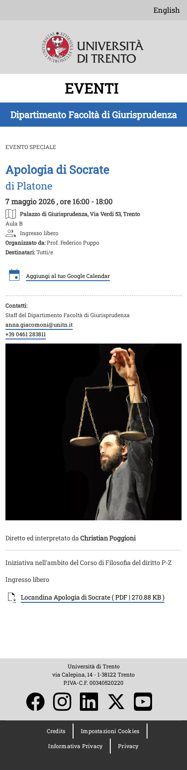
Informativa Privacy (75, 745)
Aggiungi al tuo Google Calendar (68, 275)
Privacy (128, 745)
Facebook (35, 702)
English (166, 10)
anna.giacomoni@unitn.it (39, 324)
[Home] (94, 53)
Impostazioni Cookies (110, 730)
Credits (56, 730)
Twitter (116, 702)
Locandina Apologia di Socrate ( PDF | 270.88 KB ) (92, 597)
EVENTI (93, 88)
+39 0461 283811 (25, 334)
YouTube (143, 702)
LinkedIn (89, 702)
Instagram (62, 702)
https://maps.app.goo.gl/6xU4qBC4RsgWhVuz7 (80, 213)
